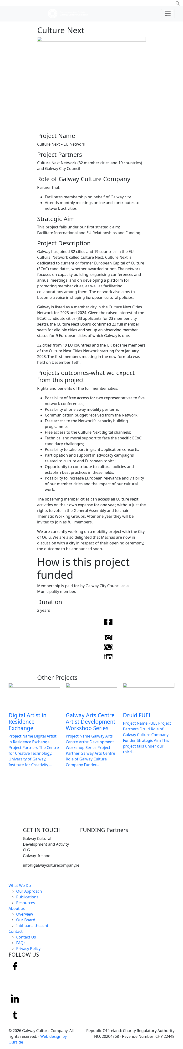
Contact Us (26, 937)
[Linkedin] (15, 998)
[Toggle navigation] (167, 13)
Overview (24, 914)
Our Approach (29, 891)
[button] (177, 2)
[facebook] (15, 965)
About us (17, 908)
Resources (25, 902)
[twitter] (15, 1014)
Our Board (25, 919)
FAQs (20, 942)
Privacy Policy (28, 948)
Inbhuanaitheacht (32, 925)
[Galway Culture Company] (68, 14)
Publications (27, 897)
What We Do (20, 885)
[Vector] (15, 982)
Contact (16, 931)
